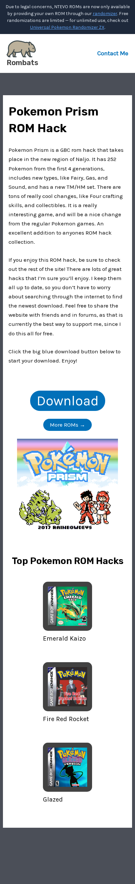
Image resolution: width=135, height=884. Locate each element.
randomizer (105, 13)
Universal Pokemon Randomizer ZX (67, 27)
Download (68, 401)
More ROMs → (67, 424)
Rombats (22, 62)
